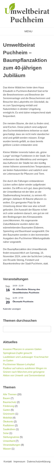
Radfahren (8, 425)
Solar (6, 433)
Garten (6, 410)
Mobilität (7, 417)
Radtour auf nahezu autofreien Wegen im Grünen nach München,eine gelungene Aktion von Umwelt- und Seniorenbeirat (25, 372)
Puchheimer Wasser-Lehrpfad (19, 364)
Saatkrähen (9, 429)
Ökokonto (8, 421)
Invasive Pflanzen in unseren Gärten (22, 349)
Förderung (8, 406)
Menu (28, 31)
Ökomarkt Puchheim (23, 301)
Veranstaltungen (11, 445)
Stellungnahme (11, 437)
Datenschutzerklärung (38, 461)
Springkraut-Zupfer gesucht (17, 353)
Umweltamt (9, 441)
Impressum (19, 461)
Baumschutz (9, 402)
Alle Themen (10, 394)
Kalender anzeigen (12, 309)
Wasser (7, 448)
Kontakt (8, 461)
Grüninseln (9, 414)
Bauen (6, 398)
